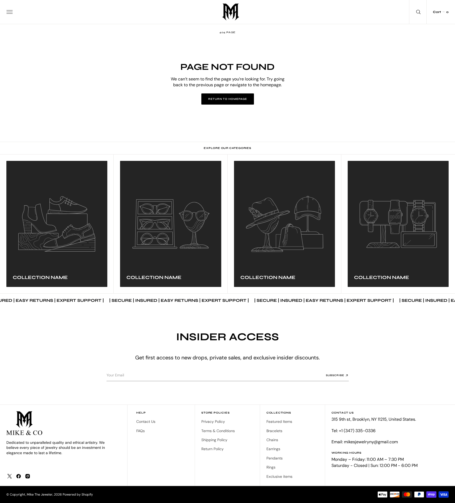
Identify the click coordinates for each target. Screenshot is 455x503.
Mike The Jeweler (40, 494)
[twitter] (9, 476)
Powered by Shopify (78, 494)
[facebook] (18, 476)
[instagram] (27, 476)
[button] (9, 12)
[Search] (417, 12)
